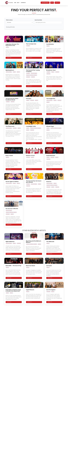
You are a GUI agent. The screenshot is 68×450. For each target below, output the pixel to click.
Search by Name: (38, 20)
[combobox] (45, 3)
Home (15, 2)
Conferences (23, 2)
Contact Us (57, 2)
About (18, 2)
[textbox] (45, 3)
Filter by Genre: (9, 20)
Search (52, 2)
